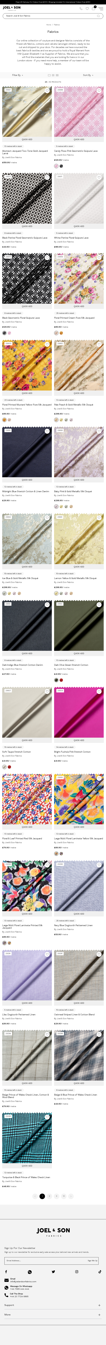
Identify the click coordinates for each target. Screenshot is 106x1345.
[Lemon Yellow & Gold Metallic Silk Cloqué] (61, 420)
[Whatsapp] (30, 1272)
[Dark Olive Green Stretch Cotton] (56, 680)
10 (64, 1196)
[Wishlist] (87, 8)
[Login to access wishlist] (47, 90)
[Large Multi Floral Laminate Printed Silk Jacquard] (61, 853)
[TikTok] (100, 1271)
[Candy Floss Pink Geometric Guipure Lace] (56, 166)
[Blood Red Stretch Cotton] (61, 680)
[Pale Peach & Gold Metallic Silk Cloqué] (56, 420)
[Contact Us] (81, 8)
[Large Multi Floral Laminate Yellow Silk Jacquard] (56, 853)
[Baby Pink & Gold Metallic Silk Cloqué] (71, 420)
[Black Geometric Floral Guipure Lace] (61, 166)
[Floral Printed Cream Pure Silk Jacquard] (56, 333)
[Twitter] (53, 1271)
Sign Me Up (92, 1261)
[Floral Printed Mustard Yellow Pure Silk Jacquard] (61, 333)
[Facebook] (6, 1271)
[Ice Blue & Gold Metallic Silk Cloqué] (66, 420)
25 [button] (46, 82)
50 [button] (50, 82)
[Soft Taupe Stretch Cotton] (4, 767)
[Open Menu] (100, 8)
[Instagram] (76, 1271)
